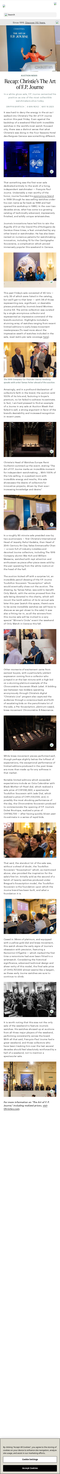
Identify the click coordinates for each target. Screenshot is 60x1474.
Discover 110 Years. (35, 22)
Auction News (29, 76)
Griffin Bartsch (15, 107)
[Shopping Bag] (55, 6)
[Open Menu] (4, 6)
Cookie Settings (30, 1459)
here (45, 337)
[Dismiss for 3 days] (56, 22)
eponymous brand (44, 196)
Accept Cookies (30, 1468)
